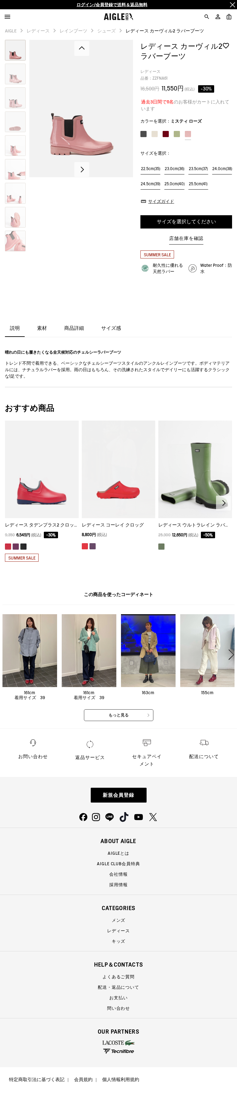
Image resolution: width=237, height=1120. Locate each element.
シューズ (106, 31)
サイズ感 (111, 328)
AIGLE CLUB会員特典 (118, 863)
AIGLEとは (118, 853)
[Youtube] (138, 817)
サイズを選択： (155, 153)
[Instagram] (96, 817)
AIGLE (11, 31)
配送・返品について (118, 987)
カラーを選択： (171, 121)
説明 (15, 328)
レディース (38, 31)
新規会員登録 (118, 795)
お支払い (118, 997)
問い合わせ (118, 1008)
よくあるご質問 (118, 976)
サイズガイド (161, 201)
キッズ (119, 941)
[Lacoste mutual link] (118, 1043)
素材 (42, 328)
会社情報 (118, 874)
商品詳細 (74, 328)
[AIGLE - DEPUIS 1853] (118, 16)
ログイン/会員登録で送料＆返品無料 (112, 4)
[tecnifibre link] (118, 1052)
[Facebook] (83, 817)
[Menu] (7, 16)
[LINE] (109, 817)
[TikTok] (124, 817)
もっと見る (119, 715)
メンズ (119, 920)
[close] (232, 4)
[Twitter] (153, 817)
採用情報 (118, 884)
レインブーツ (73, 31)
